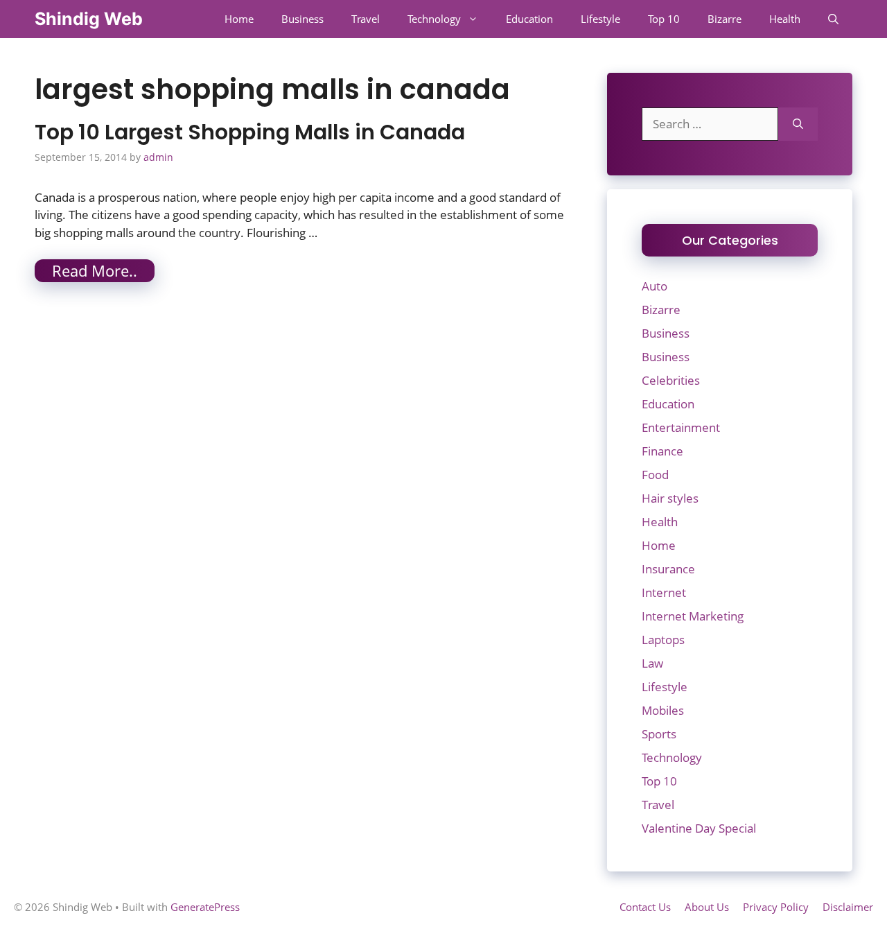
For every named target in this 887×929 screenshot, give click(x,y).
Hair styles (670, 498)
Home (239, 19)
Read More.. (94, 270)
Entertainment (681, 427)
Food (655, 475)
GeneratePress (205, 907)
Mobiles (663, 710)
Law (652, 663)
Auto (654, 286)
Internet (664, 592)
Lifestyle (600, 19)
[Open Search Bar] (833, 19)
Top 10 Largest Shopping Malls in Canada (250, 132)
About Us (707, 907)
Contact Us (645, 907)
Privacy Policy (776, 907)
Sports (659, 734)
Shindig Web (89, 18)
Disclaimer (848, 907)
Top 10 (664, 19)
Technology (434, 19)
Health (784, 19)
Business (302, 19)
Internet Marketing (693, 616)
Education (529, 19)
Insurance (668, 569)
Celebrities (671, 380)
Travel (365, 19)
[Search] (798, 124)
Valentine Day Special (699, 828)
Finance (662, 451)
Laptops (663, 640)
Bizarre (724, 19)
